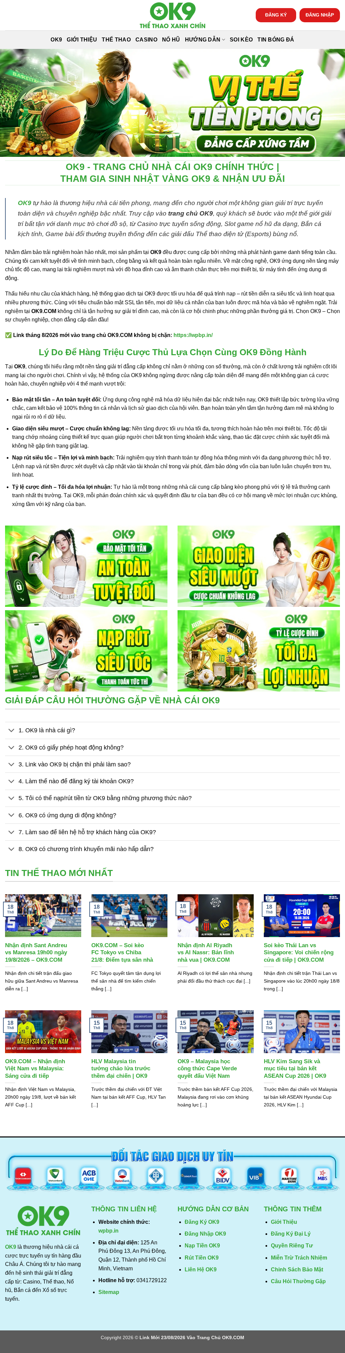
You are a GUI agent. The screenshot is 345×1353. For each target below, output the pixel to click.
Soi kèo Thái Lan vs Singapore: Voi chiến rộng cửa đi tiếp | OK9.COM (299, 952)
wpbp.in (108, 1231)
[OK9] (172, 15)
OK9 (56, 40)
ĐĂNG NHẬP (320, 15)
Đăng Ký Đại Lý (291, 1234)
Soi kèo (241, 40)
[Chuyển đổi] (11, 731)
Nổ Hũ (171, 40)
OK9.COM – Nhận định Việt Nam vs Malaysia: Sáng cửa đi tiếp (35, 1068)
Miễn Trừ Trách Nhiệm (299, 1258)
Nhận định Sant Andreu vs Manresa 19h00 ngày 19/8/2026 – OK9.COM (36, 952)
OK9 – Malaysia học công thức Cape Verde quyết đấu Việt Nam (207, 1068)
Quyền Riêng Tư (292, 1245)
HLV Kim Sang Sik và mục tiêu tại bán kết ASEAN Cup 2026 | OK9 (295, 1068)
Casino (146, 40)
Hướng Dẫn (203, 40)
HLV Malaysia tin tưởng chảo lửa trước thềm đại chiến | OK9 (120, 1068)
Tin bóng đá (275, 40)
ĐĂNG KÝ (276, 15)
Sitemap (108, 1292)
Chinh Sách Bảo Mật (297, 1269)
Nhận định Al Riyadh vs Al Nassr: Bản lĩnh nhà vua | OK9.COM (206, 952)
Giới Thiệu (82, 40)
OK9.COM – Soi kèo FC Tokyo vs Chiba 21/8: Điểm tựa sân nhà (122, 952)
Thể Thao (116, 40)
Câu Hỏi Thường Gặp (298, 1281)
